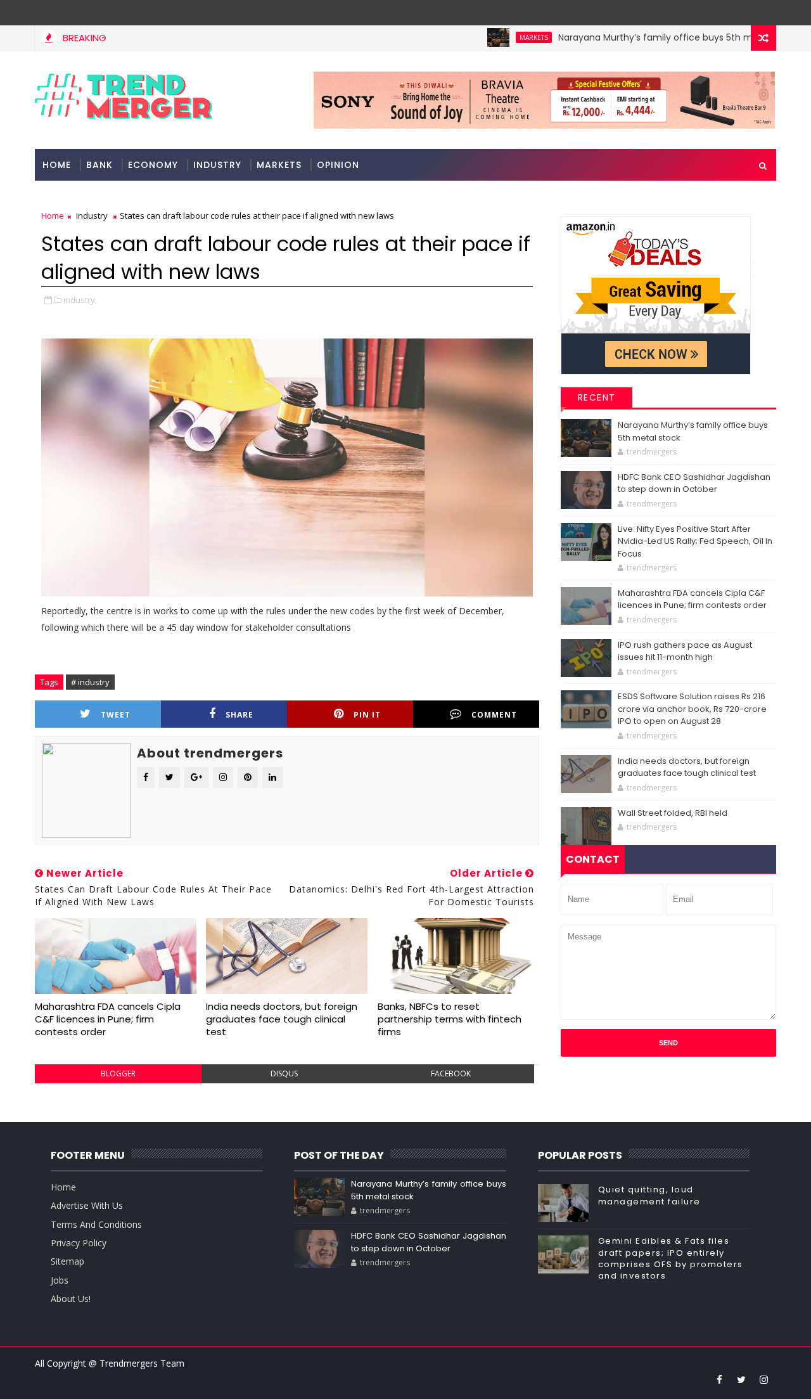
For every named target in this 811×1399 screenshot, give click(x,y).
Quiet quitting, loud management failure (649, 1195)
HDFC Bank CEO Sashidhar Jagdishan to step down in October (694, 483)
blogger (118, 1073)
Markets (505, 37)
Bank (99, 164)
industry (217, 164)
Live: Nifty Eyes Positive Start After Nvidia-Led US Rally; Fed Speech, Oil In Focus (695, 541)
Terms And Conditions (96, 1224)
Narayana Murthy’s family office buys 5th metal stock (649, 37)
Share (239, 714)
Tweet (116, 714)
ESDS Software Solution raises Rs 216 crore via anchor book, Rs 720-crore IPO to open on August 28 (692, 708)
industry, (80, 300)
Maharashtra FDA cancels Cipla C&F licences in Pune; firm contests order (108, 1019)
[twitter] (741, 1379)
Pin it (367, 714)
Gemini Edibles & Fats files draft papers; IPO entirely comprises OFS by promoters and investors (670, 1258)
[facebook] (719, 1379)
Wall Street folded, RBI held (672, 813)
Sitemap (67, 1261)
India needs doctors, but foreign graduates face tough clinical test (281, 1019)
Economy (153, 164)
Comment (494, 714)
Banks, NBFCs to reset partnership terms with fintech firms (449, 1019)
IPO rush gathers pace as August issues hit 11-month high (685, 651)
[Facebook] (763, 12)
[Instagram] (741, 12)
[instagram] (763, 1379)
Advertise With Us (87, 1205)
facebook (451, 1073)
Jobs (59, 1280)
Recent (597, 397)
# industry (90, 682)
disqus (284, 1073)
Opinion (338, 164)
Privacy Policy (78, 1243)
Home (56, 164)
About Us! (71, 1299)
